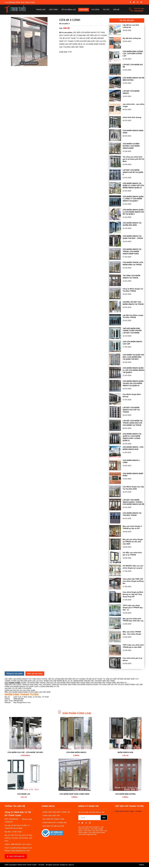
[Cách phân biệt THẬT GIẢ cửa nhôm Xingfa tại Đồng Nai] (115, 589)
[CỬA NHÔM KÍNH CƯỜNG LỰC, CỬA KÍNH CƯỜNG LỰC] (115, 61)
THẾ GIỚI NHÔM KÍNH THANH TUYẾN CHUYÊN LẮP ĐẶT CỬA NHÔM (132, 330)
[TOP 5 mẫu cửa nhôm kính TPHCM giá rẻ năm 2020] (115, 655)
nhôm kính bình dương (132, 117)
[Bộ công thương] (52, 836)
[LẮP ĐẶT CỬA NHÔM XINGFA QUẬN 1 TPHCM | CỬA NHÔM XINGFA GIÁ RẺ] (115, 510)
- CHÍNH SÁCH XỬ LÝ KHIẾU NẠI (54, 822)
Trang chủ (41, 9)
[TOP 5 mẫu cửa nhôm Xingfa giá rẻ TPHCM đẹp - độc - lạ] (115, 615)
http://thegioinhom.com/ (22, 702)
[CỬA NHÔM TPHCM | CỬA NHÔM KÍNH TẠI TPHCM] (115, 272)
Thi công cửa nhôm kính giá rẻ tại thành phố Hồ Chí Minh (133, 159)
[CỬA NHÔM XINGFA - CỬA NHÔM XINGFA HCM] (115, 457)
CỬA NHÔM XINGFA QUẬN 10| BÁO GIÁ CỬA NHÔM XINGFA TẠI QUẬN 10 (133, 383)
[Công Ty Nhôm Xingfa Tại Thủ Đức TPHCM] (115, 299)
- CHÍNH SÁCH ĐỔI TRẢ (51, 816)
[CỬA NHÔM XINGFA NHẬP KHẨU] (115, 483)
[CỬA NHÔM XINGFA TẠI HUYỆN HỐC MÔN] (115, 233)
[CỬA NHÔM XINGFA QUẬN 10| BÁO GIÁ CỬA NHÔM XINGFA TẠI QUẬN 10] (115, 391)
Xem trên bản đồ (16, 856)
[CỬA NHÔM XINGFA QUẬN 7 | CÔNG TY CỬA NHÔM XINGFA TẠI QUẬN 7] (115, 206)
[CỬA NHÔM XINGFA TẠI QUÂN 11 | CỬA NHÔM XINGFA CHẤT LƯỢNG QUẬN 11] (115, 444)
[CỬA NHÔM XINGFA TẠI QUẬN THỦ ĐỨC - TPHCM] (115, 246)
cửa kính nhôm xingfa (76, 752)
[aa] (134, 2)
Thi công (95, 9)
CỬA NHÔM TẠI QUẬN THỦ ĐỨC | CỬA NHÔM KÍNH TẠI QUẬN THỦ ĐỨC (133, 357)
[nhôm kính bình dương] (115, 127)
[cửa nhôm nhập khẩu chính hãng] (74, 775)
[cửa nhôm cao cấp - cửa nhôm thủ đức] (25, 733)
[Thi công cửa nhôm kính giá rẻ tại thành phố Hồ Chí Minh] (115, 167)
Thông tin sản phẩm (14, 673)
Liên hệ (116, 9)
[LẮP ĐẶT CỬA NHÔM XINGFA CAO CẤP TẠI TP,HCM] (115, 417)
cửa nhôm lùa (23, 794)
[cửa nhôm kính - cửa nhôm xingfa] (115, 114)
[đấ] (141, 2)
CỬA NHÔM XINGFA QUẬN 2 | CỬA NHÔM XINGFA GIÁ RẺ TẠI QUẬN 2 (133, 212)
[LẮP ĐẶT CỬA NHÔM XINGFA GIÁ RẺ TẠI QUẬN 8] (115, 180)
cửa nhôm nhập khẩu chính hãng (74, 794)
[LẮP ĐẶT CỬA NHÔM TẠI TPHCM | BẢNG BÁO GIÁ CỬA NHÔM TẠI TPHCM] (115, 431)
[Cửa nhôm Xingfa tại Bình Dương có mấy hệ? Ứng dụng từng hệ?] (115, 602)
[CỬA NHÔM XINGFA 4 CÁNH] (115, 470)
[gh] (137, 2)
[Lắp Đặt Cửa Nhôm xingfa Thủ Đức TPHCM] (115, 325)
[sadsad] (130, 2)
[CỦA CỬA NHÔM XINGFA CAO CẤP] (115, 351)
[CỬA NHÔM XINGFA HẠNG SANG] (115, 140)
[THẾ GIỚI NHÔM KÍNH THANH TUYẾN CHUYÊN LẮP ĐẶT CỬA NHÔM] (115, 338)
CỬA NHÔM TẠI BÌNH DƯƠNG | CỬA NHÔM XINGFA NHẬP (131, 146)
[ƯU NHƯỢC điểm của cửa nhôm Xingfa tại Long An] (115, 576)
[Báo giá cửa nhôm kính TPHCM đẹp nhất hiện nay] (115, 628)
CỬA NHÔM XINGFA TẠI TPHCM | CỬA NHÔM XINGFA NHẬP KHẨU (132, 251)
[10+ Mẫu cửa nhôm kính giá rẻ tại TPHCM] (115, 562)
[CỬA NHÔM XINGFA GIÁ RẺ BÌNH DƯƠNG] (115, 88)
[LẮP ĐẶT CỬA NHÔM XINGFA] (115, 101)
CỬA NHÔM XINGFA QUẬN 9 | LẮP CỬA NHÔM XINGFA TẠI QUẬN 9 (133, 370)
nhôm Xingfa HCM (125, 752)
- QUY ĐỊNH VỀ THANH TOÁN (53, 819)
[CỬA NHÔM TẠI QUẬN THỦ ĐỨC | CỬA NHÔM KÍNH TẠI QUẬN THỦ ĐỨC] (115, 365)
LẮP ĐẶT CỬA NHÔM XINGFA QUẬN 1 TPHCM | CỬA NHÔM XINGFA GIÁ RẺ (133, 502)
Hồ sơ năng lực (68, 9)
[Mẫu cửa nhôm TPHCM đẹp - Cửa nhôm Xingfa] (115, 642)
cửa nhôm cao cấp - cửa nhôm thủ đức (25, 752)
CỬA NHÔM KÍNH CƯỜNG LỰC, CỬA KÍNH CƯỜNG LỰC (133, 53)
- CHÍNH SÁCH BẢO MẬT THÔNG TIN (56, 812)
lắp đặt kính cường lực (132, 38)
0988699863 (138, 11)
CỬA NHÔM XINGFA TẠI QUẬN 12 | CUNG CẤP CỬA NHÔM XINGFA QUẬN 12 (133, 185)
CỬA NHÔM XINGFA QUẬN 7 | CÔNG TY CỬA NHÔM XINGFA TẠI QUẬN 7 (133, 199)
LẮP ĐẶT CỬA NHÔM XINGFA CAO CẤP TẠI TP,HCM (131, 410)
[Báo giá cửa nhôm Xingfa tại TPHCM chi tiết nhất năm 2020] (115, 549)
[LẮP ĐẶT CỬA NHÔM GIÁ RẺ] (115, 74)
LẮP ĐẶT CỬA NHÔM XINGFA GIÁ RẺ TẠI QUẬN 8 (133, 172)
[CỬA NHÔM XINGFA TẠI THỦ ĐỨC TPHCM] (115, 523)
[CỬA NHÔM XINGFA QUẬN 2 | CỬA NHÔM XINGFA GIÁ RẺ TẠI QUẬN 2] (115, 220)
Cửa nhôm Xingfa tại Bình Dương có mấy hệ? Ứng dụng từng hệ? (133, 594)
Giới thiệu (53, 9)
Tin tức (106, 9)
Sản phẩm (83, 9)
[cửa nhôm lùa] (24, 775)
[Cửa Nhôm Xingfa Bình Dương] (115, 404)
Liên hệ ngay (139, 8)
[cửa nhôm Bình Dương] (125, 775)
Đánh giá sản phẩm (34, 673)
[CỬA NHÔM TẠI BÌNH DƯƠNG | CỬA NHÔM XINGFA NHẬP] (115, 154)
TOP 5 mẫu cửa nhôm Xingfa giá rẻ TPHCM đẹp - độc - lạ (133, 607)
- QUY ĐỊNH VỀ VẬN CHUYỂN (53, 826)
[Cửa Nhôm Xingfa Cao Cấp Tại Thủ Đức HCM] (115, 497)
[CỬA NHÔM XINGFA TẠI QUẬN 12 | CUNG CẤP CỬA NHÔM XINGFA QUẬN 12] (115, 193)
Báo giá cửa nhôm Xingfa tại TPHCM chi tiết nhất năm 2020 (133, 541)
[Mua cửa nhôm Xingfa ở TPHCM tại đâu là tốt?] (115, 536)
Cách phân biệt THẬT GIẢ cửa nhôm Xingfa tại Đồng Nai (133, 581)
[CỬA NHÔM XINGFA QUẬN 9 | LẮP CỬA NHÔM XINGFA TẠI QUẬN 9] (115, 378)
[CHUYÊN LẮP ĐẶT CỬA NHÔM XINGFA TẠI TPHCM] (115, 312)
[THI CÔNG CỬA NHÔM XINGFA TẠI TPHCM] (115, 285)
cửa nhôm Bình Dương (125, 794)
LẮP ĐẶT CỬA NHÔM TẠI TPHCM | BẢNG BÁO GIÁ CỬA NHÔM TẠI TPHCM (132, 423)
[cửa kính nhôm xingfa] (76, 733)
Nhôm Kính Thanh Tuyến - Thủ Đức (128, 811)
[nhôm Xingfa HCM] (125, 733)
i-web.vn (71, 865)
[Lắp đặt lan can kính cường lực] (115, 35)
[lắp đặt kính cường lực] (115, 48)
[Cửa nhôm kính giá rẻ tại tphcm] (115, 668)
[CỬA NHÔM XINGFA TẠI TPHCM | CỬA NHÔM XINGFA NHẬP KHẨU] (115, 259)
